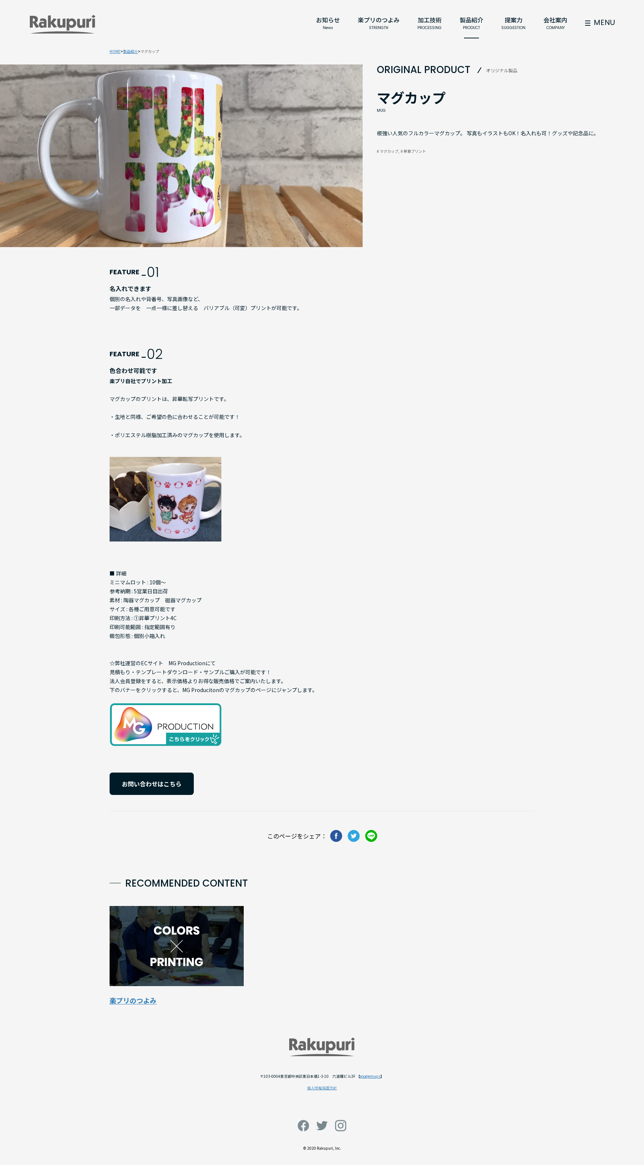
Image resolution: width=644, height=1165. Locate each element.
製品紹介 (130, 51)
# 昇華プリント (413, 151)
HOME (115, 51)
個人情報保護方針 (322, 1088)
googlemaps (370, 1076)
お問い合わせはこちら (151, 783)
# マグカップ (387, 151)
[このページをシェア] (336, 836)
